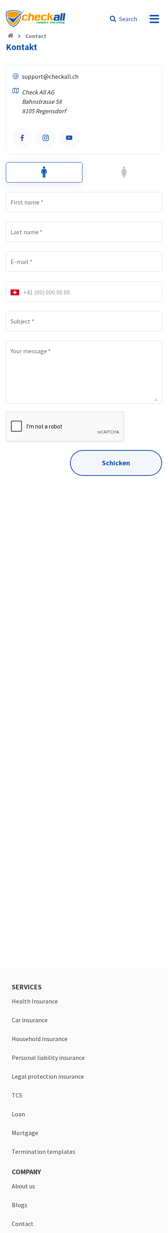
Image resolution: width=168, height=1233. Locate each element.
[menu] (154, 19)
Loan (18, 1114)
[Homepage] (10, 36)
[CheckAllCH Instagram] (45, 138)
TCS (17, 1095)
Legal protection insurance (48, 1076)
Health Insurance (35, 1001)
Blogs (19, 1205)
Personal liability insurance (48, 1057)
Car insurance (30, 1020)
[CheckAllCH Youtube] (69, 138)
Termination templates (43, 1151)
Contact (35, 36)
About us (23, 1186)
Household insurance (40, 1039)
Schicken (116, 462)
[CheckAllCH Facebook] (22, 138)
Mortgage (25, 1133)
